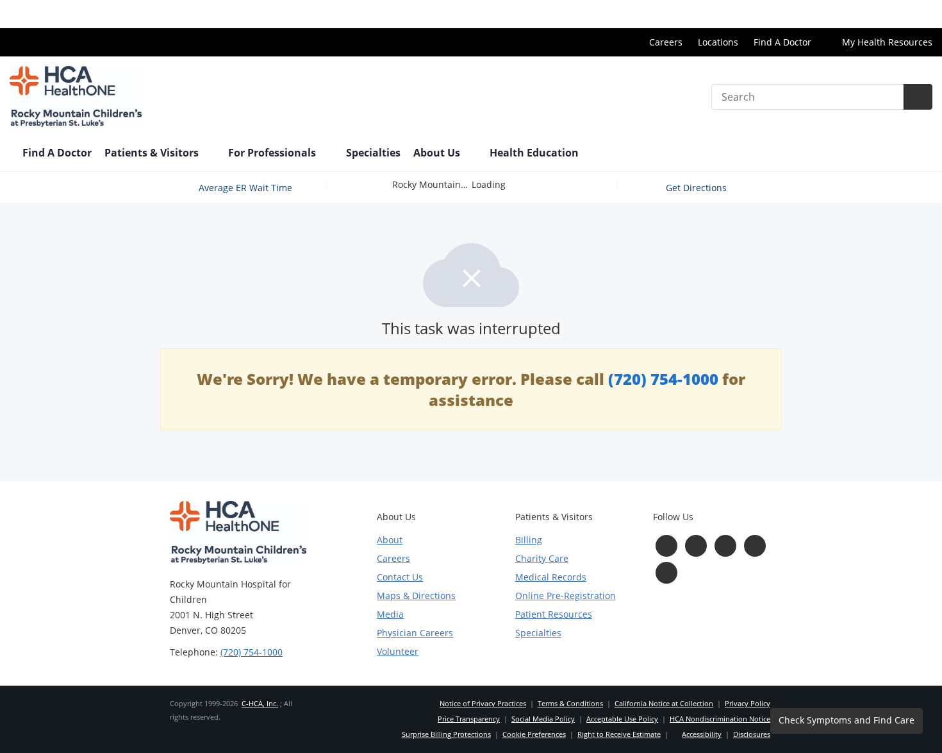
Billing (528, 540)
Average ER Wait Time (245, 188)
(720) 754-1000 (663, 378)
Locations (718, 42)
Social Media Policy (543, 718)
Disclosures (751, 734)
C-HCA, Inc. (260, 703)
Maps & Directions (416, 595)
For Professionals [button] (273, 153)
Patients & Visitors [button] (152, 153)
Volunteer (397, 651)
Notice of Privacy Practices (483, 703)
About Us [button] (438, 153)
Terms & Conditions (570, 703)
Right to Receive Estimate (619, 734)
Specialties (373, 153)
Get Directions (697, 188)
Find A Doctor (782, 42)
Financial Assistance (889, 14)
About (389, 540)
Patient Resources (553, 614)
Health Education (534, 153)
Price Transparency (469, 718)
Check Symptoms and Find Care (846, 720)
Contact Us (400, 577)
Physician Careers (415, 633)
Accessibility (702, 734)
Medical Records (550, 577)
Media (390, 614)
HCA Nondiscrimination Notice (720, 718)
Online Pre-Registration (565, 595)
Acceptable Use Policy (622, 718)
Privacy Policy (747, 703)
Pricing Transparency (783, 14)
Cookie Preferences (534, 734)
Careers (665, 42)
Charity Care (541, 558)
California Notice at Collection (664, 703)
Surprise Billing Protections (446, 734)
